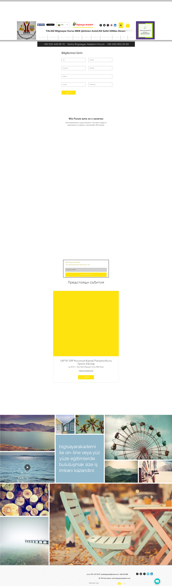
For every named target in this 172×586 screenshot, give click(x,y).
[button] (128, 25)
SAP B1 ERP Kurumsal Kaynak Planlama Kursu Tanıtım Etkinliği (86, 362)
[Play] (121, 25)
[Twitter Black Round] (104, 25)
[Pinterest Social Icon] (111, 25)
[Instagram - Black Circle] (108, 25)
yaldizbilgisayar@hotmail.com (110, 574)
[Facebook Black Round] (101, 25)
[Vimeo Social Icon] (148, 574)
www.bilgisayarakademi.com (121, 578)
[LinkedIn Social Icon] (115, 25)
